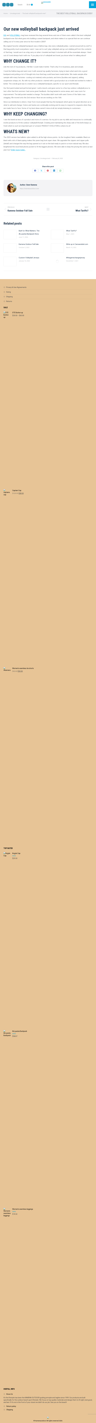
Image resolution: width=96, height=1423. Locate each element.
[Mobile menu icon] (92, 4)
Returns (9, 301)
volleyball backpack (38, 29)
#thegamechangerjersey (75, 258)
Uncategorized (45, 158)
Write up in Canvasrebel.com (77, 244)
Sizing (8, 292)
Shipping (9, 297)
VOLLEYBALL (15, 35)
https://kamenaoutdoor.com (29, 188)
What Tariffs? (71, 231)
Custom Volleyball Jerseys (29, 258)
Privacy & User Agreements (16, 287)
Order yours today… (18, 150)
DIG (5, 35)
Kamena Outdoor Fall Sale (29, 244)
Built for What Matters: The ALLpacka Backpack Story (29, 232)
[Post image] (10, 234)
